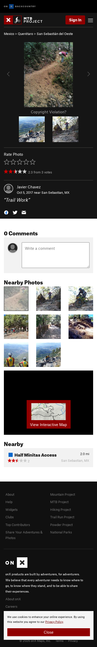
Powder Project (61, 525)
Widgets (11, 509)
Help (8, 502)
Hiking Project (60, 509)
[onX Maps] (16, 567)
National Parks (61, 532)
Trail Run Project (62, 517)
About (9, 494)
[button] (6, 212)
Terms (59, 640)
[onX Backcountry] (20, 6)
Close (49, 632)
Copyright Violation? (48, 111)
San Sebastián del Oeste (55, 34)
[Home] (26, 19)
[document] (48, 625)
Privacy (73, 640)
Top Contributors (17, 525)
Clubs (9, 517)
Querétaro (25, 34)
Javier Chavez (29, 186)
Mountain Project (62, 494)
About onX (13, 599)
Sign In (75, 19)
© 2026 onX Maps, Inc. (35, 640)
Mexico (9, 34)
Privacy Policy (54, 622)
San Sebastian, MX (55, 192)
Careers (11, 606)
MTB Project (59, 502)
